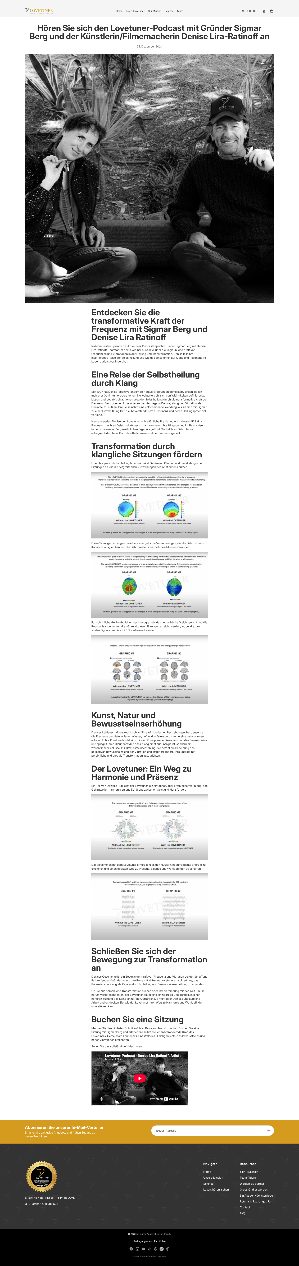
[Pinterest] (155, 1249)
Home (207, 1171)
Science (208, 1183)
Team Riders (248, 1177)
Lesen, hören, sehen (216, 1189)
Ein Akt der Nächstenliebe (256, 1195)
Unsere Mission (213, 1177)
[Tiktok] (149, 1249)
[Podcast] (168, 1249)
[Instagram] (137, 1249)
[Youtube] (143, 1249)
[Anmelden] (269, 1130)
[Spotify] (162, 1249)
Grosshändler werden (254, 1189)
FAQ (242, 1213)
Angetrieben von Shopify (159, 1234)
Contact (245, 1207)
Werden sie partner (252, 1183)
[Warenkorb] (271, 11)
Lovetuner (141, 1234)
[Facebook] (131, 1249)
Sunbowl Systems (157, 1256)
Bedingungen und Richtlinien (149, 1241)
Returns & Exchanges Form (257, 1201)
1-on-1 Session (249, 1171)
